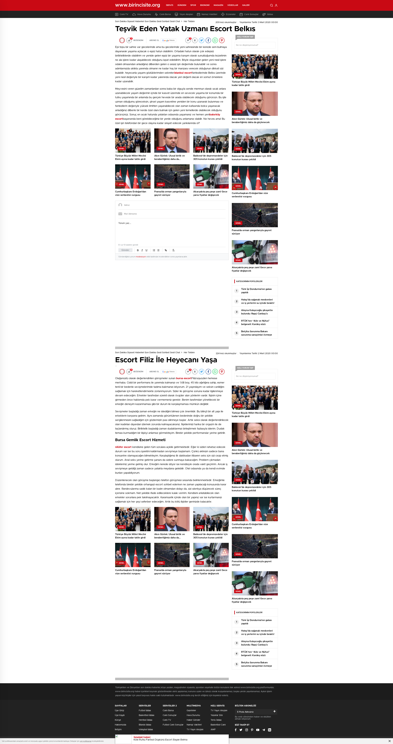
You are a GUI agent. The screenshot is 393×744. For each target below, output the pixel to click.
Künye (118, 720)
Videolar (232, 5)
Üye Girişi (119, 710)
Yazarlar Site (217, 715)
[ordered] (154, 250)
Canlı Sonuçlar (251, 14)
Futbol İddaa (145, 710)
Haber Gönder (193, 720)
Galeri (246, 5)
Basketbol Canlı (218, 725)
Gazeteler (191, 710)
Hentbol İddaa (145, 720)
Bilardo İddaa (145, 725)
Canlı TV (124, 14)
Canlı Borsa (165, 14)
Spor (193, 5)
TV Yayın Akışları (195, 730)
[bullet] (158, 250)
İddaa (270, 14)
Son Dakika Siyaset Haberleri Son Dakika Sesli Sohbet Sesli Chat (147, 21)
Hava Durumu (144, 14)
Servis (169, 5)
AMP (213, 730)
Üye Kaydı (120, 715)
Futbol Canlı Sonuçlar (173, 725)
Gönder (125, 250)
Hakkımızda (120, 725)
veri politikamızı (85, 741)
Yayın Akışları (186, 14)
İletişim (118, 730)
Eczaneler (231, 14)
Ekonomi (205, 5)
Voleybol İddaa (146, 730)
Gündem (181, 5)
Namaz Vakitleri (209, 14)
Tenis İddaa (216, 720)
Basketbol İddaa (146, 715)
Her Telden (189, 21)
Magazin (218, 5)
